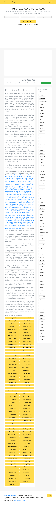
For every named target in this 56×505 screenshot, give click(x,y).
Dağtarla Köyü (27, 358)
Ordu (41, 251)
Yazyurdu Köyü (13, 225)
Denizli (41, 153)
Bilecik (41, 125)
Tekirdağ (41, 272)
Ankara (41, 110)
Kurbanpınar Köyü (16, 205)
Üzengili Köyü (30, 222)
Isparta (41, 190)
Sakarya (42, 257)
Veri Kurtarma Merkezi (19, 500)
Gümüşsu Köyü (24, 196)
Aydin (41, 119)
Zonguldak (42, 296)
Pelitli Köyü (27, 426)
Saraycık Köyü (30, 212)
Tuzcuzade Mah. (17, 220)
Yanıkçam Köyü (25, 223)
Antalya (42, 113)
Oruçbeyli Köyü (9, 209)
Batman (42, 312)
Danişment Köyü (12, 189)
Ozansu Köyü (17, 209)
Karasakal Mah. (17, 201)
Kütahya (42, 223)
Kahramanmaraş (42, 232)
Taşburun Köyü (27, 449)
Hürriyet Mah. (30, 199)
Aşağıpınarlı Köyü (29, 178)
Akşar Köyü (27, 321)
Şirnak (41, 315)
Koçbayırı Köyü (15, 204)
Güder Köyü (31, 194)
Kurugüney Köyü (26, 205)
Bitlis (41, 131)
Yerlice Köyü (8, 227)
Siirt (42, 263)
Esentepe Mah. (12, 192)
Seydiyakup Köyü (29, 214)
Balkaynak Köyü (24, 179)
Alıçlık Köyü (12, 176)
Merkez (26, 24)
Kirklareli (41, 211)
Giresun (42, 177)
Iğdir (41, 324)
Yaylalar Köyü (26, 469)
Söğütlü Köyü (30, 215)
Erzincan (41, 165)
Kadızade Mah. (9, 201)
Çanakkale (42, 144)
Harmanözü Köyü (12, 199)
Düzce (41, 339)
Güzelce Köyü (12, 197)
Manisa (41, 229)
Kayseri (42, 208)
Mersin (41, 193)
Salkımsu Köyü (9, 212)
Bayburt (20, 24)
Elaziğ (41, 162)
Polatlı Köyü (12, 210)
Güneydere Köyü (27, 385)
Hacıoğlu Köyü (20, 197)
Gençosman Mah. (21, 192)
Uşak (41, 287)
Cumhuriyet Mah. (20, 183)
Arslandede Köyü (9, 178)
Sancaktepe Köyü (20, 212)
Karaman (41, 306)
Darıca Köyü (21, 189)
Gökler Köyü (8, 194)
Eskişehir (41, 171)
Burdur (41, 138)
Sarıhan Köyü (9, 214)
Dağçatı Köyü (25, 188)
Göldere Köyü (23, 194)
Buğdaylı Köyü (30, 181)
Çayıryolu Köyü (9, 186)
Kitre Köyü (8, 204)
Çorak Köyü (18, 188)
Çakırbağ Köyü (30, 183)
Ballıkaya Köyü (27, 335)
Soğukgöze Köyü (20, 215)
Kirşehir (42, 214)
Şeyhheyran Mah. (9, 217)
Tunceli (41, 281)
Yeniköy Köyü (30, 225)
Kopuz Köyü (31, 204)
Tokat (41, 275)
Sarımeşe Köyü (18, 214)
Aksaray (42, 300)
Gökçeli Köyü (30, 192)
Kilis (42, 333)
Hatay (41, 186)
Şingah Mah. (18, 217)
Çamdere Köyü (9, 184)
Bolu (41, 135)
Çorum (41, 150)
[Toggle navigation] (50, 2)
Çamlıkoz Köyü (19, 184)
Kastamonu (42, 205)
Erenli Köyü (12, 370)
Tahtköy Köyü (25, 217)
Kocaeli (42, 217)
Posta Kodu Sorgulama (11, 2)
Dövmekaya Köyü (26, 191)
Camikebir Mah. (9, 183)
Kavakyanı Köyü (21, 202)
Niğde (41, 248)
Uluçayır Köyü (12, 222)
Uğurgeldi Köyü (12, 461)
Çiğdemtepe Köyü (10, 188)
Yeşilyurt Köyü (16, 227)
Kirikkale (41, 309)
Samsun (42, 260)
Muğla (41, 238)
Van (42, 290)
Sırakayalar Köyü (10, 215)
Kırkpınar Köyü (30, 202)
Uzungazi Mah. (21, 222)
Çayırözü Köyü (30, 184)
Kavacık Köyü (12, 202)
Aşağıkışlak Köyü (19, 178)
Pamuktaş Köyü (26, 209)
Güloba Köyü (16, 196)
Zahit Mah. (18, 228)
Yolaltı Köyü (24, 227)
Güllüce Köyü (8, 196)
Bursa (41, 141)
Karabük (42, 330)
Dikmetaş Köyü (17, 191)
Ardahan (41, 321)
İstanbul (42, 196)
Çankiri (41, 147)
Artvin (41, 116)
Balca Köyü (17, 179)
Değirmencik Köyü (29, 189)
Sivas (41, 269)
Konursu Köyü (23, 204)
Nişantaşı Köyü (30, 207)
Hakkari (42, 183)
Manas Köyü (12, 417)
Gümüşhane (42, 180)
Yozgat (42, 293)
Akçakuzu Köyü (18, 175)
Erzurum (41, 168)
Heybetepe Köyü (22, 199)
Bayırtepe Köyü (13, 181)
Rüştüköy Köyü (21, 210)
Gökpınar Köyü (16, 194)
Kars (41, 202)
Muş (42, 241)
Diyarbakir (42, 156)
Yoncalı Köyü (30, 227)
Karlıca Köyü (25, 201)
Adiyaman (42, 98)
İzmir (41, 199)
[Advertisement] (28, 37)
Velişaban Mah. (9, 223)
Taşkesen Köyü (13, 219)
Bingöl (41, 128)
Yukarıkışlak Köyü (10, 228)
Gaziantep (42, 174)
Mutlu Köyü (23, 207)
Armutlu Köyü (30, 176)
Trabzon (42, 278)
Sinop (41, 266)
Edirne (41, 159)
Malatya (42, 226)
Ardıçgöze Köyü (33, 24)
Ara (46, 83)
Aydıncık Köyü (9, 179)
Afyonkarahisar (42, 101)
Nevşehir (41, 245)
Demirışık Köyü (9, 191)
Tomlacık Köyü (9, 220)
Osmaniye (42, 336)
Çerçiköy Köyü (20, 186)
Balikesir (41, 122)
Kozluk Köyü (8, 205)
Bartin (41, 318)
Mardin (41, 235)
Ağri (42, 104)
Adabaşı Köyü (9, 175)
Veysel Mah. (17, 223)
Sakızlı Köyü (30, 210)
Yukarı (49, 495)
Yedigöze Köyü (22, 225)
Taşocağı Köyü (21, 219)
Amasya (42, 107)
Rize (42, 254)
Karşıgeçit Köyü (27, 399)
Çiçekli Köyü (30, 186)
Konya (41, 220)
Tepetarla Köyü (30, 219)
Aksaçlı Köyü (26, 175)
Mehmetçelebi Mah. (14, 207)
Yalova (41, 327)
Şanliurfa (41, 284)
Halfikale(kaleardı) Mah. (12, 391)
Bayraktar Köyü (22, 181)
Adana (41, 95)
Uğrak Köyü (26, 220)
